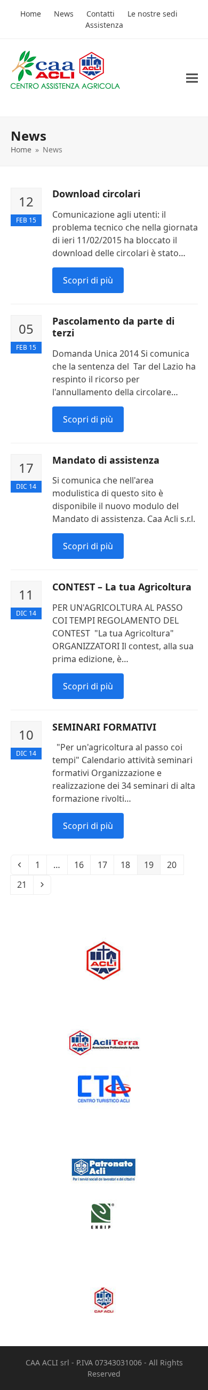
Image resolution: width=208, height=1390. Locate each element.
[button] (192, 77)
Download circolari (96, 193)
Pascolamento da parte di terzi (113, 327)
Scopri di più (88, 280)
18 (128, 864)
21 (25, 884)
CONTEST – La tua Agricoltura (121, 586)
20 (174, 864)
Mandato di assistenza (105, 460)
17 (105, 864)
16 (82, 864)
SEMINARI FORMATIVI (104, 726)
